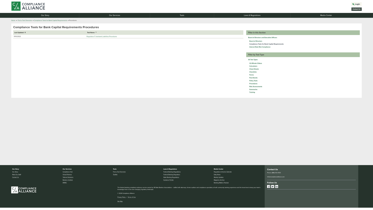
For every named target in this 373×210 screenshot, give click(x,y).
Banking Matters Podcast (221, 183)
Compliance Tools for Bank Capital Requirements (50, 20)
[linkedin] (276, 186)
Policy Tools (253, 81)
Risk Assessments (255, 87)
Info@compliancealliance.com (276, 177)
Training (252, 92)
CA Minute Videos (255, 63)
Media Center (326, 15)
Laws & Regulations (252, 15)
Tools (182, 15)
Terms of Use (132, 197)
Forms (251, 75)
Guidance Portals (168, 180)
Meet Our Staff (16, 174)
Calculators (253, 66)
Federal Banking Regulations (172, 172)
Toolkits (115, 174)
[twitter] (272, 186)
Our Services (114, 15)
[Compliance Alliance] (68, 6)
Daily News (217, 174)
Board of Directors (255, 41)
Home (13, 20)
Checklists (253, 72)
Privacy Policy (121, 197)
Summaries (253, 89)
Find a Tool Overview (25, 20)
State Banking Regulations (171, 177)
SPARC (65, 183)
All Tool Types (253, 60)
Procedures (253, 84)
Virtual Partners (67, 174)
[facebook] (268, 186)
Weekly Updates (219, 177)
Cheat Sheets (254, 69)
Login (357, 4)
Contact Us (356, 9)
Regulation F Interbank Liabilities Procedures (102, 36)
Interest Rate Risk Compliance (259, 47)
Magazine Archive (219, 180)
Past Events (253, 78)
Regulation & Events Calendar (223, 172)
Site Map (120, 201)
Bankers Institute (68, 180)
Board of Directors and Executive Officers (262, 37)
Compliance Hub (68, 172)
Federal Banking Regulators (171, 174)
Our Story (45, 15)
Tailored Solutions (68, 177)
